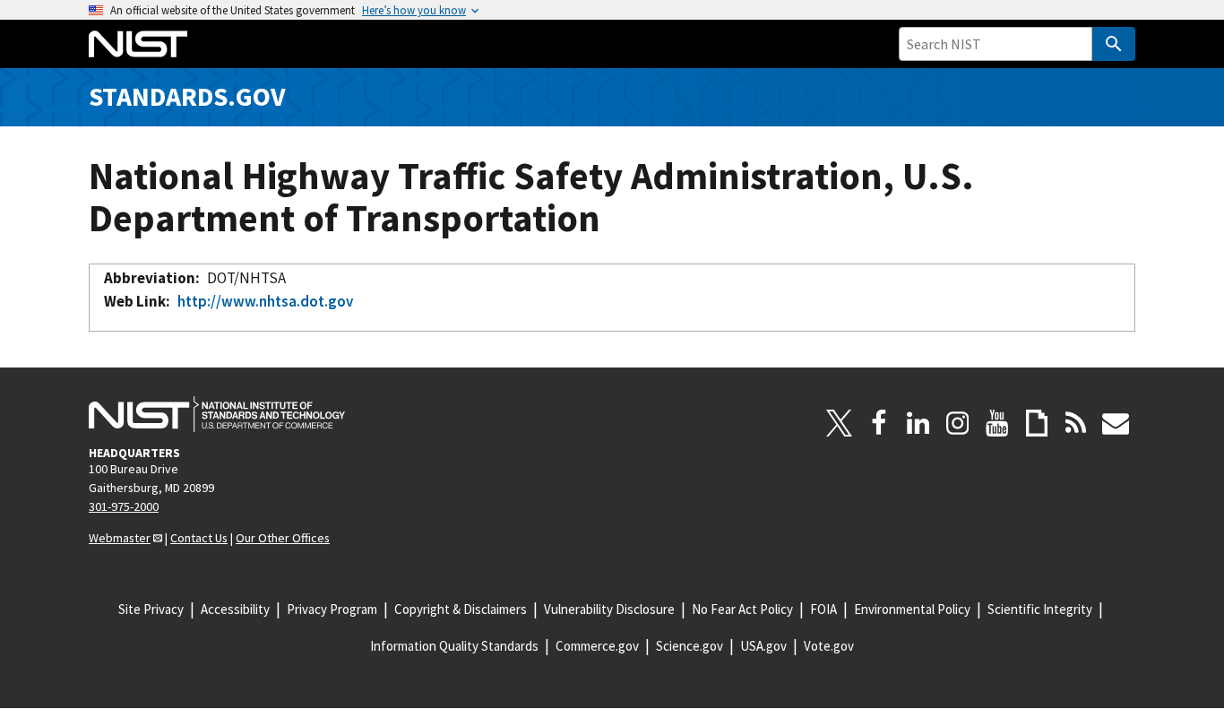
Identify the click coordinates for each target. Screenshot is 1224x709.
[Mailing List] (1115, 423)
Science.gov (689, 645)
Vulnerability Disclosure (609, 609)
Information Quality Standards (454, 645)
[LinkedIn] (918, 423)
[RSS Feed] (1076, 423)
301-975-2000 (124, 506)
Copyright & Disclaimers (460, 609)
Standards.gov (187, 96)
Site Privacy (151, 609)
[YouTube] (997, 423)
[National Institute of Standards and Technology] (217, 414)
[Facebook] (879, 423)
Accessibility (235, 609)
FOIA (823, 609)
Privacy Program (332, 609)
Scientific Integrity (1039, 609)
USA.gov (763, 645)
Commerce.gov (597, 645)
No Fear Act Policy (742, 609)
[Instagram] (958, 423)
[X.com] (839, 423)
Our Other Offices (283, 538)
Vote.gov (829, 645)
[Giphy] (1036, 423)
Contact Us (199, 538)
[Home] (138, 44)
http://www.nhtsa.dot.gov (265, 301)
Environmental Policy (912, 609)
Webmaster (120, 538)
